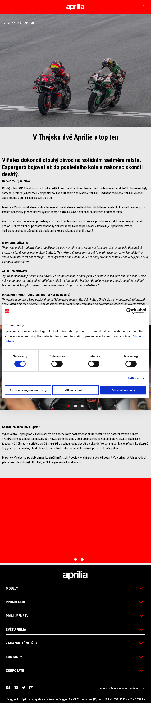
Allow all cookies (123, 390)
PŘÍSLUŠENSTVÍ (17, 616)
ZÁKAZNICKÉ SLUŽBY (22, 643)
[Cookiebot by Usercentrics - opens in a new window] (129, 311)
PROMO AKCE (16, 602)
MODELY (12, 588)
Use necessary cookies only (28, 390)
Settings (133, 378)
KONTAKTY (14, 657)
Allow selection (75, 390)
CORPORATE (15, 671)
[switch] (57, 364)
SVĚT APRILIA (16, 629)
